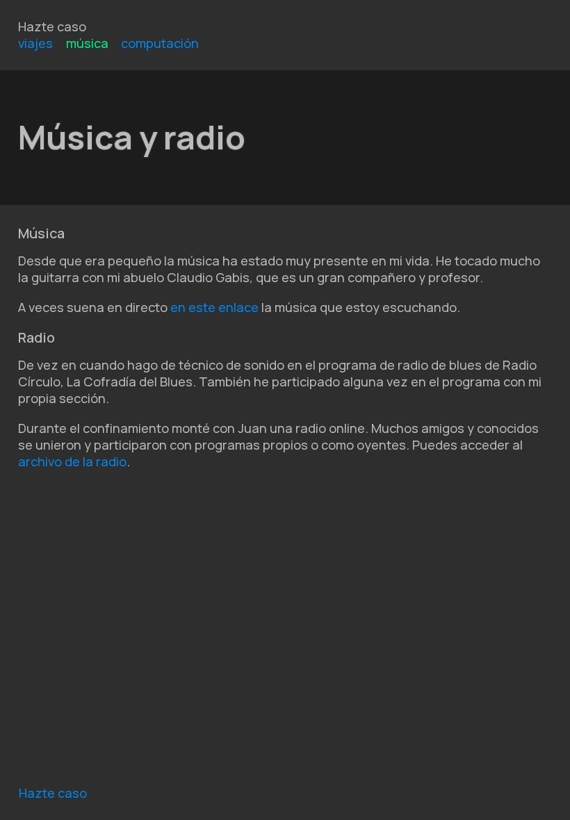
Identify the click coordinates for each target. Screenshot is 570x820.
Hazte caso (52, 26)
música (87, 43)
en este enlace (214, 307)
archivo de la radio (72, 461)
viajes (35, 43)
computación (160, 43)
